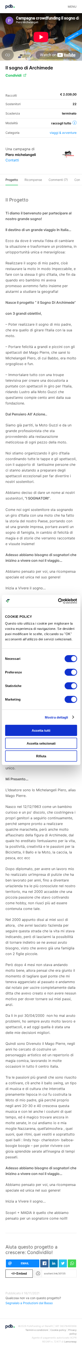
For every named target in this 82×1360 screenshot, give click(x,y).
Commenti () (58, 180)
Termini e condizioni (36, 1330)
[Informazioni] (75, 123)
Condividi (13, 75)
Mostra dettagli (56, 717)
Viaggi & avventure (63, 132)
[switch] (71, 672)
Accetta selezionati (41, 743)
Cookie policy (58, 1330)
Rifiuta (41, 756)
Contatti (12, 160)
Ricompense (33, 180)
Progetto (11, 180)
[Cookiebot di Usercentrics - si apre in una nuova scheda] (58, 601)
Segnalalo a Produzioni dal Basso (29, 1303)
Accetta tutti (41, 730)
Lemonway (70, 1341)
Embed (19, 1273)
